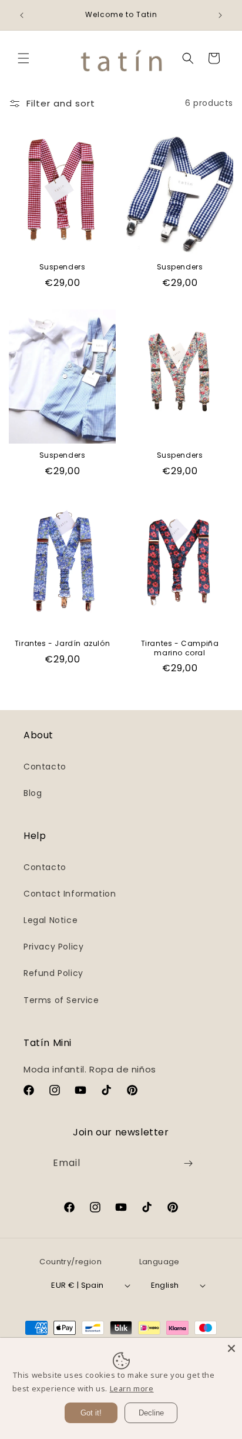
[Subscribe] (188, 1163)
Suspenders (62, 267)
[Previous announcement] (22, 15)
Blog (32, 793)
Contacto (44, 766)
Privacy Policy (53, 946)
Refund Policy (53, 973)
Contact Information (69, 894)
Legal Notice (50, 920)
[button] (23, 58)
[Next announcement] (220, 15)
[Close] (231, 1348)
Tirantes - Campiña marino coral (180, 648)
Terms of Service (61, 1000)
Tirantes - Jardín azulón (62, 643)
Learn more (132, 1388)
